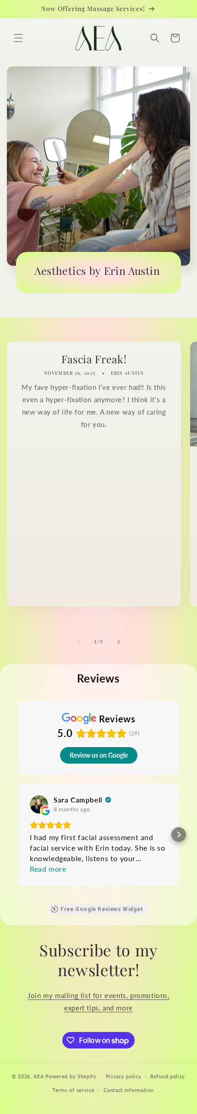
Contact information (128, 1090)
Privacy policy (124, 1076)
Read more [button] (48, 868)
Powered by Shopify (71, 1076)
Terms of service (73, 1090)
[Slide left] (78, 642)
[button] (18, 38)
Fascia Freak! (94, 359)
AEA (38, 1076)
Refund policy (167, 1076)
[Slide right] (119, 642)
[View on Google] (39, 804)
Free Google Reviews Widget (101, 909)
